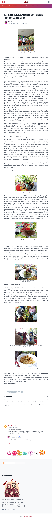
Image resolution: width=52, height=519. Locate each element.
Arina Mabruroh (14, 436)
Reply (9, 443)
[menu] (3, 2)
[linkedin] (13, 510)
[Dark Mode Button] (49, 2)
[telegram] (16, 392)
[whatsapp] (13, 392)
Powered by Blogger (27, 516)
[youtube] (8, 510)
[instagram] (11, 510)
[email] (22, 392)
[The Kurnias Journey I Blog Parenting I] (26, 2)
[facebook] (8, 392)
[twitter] (10, 392)
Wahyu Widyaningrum (13, 425)
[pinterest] (19, 392)
